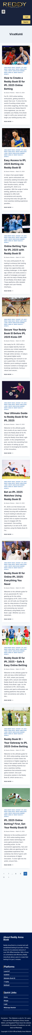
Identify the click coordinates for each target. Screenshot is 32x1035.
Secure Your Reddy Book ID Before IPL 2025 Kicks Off (15, 333)
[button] (3, 12)
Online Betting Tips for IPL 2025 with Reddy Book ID (15, 250)
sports (6, 74)
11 (4, 877)
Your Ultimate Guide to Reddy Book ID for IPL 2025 (16, 417)
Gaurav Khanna (10, 92)
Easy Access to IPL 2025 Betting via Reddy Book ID (15, 164)
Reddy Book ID (18, 72)
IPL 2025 (24, 67)
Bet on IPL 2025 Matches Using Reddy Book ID (13, 495)
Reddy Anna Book (9, 69)
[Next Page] (8, 877)
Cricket (18, 67)
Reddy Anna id (8, 72)
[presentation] (16, 55)
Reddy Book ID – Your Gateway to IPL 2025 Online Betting (16, 743)
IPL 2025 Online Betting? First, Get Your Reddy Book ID (15, 824)
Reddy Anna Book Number (16, 70)
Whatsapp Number (10, 1007)
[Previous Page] (4, 874)
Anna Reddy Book (9, 67)
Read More (8, 121)
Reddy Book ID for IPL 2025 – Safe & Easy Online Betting (15, 661)
